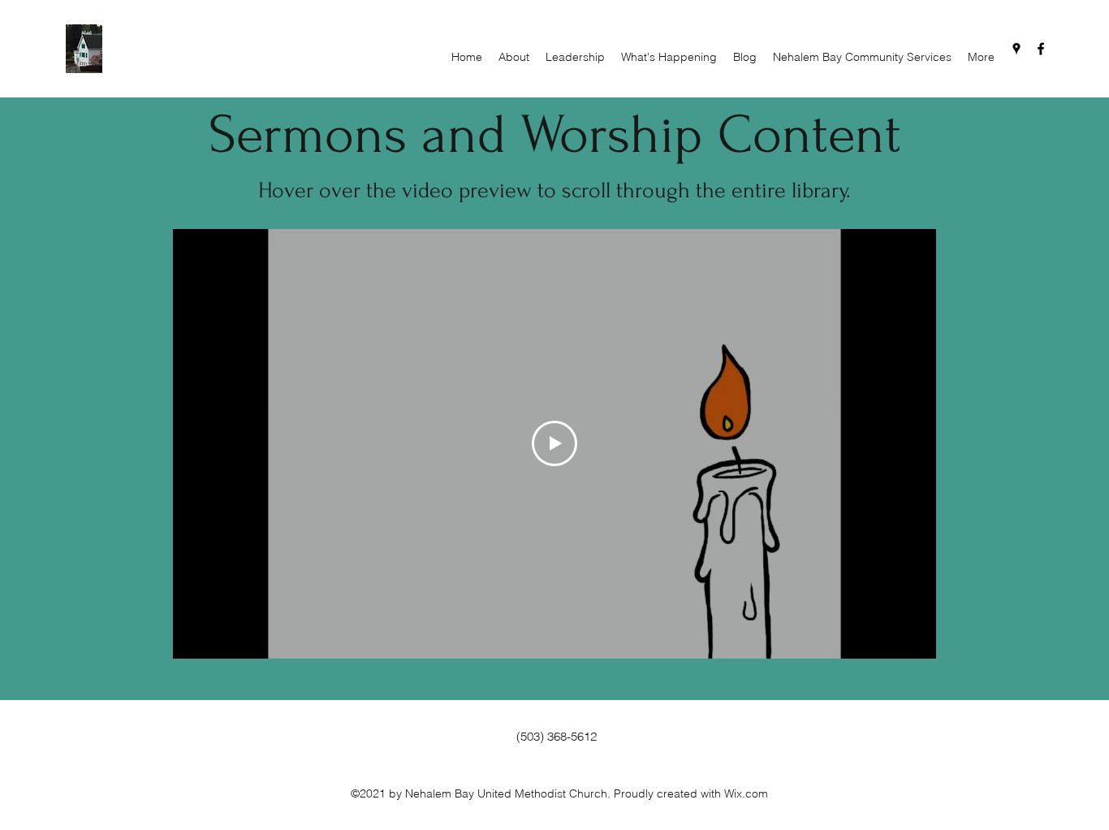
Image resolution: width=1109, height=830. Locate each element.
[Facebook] (1041, 49)
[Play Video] (554, 443)
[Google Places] (1016, 49)
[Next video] (902, 443)
